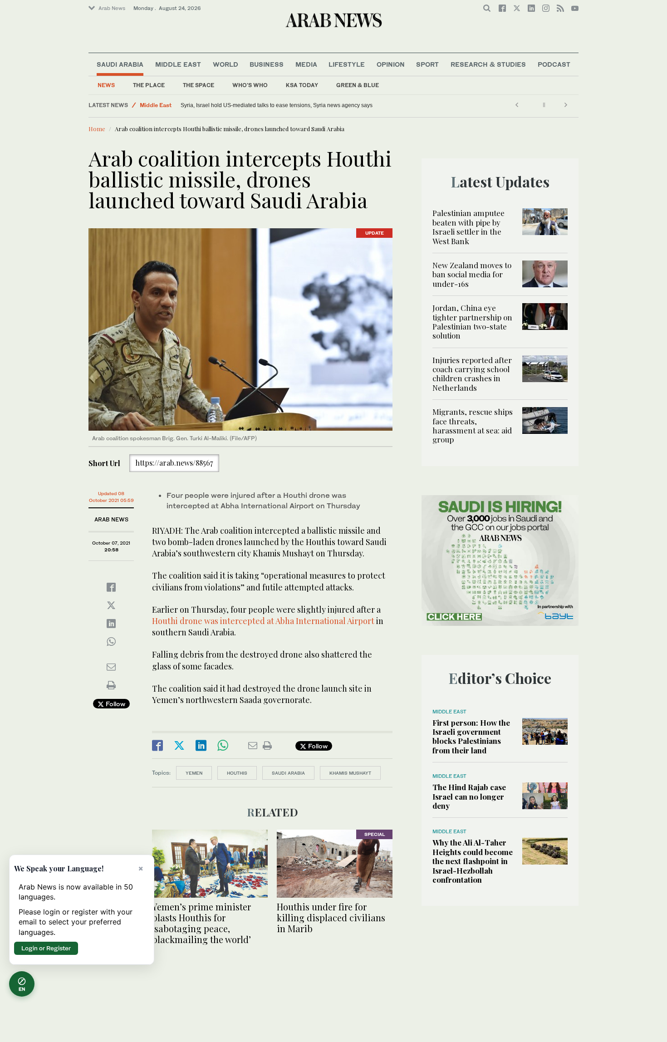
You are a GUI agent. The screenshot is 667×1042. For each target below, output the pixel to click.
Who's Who (250, 85)
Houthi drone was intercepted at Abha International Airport (263, 620)
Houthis (237, 773)
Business (267, 64)
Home (96, 129)
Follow (114, 704)
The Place (149, 85)
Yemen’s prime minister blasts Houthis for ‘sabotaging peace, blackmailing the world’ (201, 922)
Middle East (178, 64)
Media (306, 64)
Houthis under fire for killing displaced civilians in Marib (331, 917)
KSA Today (302, 85)
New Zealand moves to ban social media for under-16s (471, 274)
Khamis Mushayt (350, 773)
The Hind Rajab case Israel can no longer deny (469, 796)
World (225, 64)
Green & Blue (357, 85)
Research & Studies (488, 64)
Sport (427, 64)
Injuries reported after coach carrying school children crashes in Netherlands (472, 374)
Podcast (554, 64)
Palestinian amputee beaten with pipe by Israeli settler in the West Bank (468, 227)
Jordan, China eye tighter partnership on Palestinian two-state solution (472, 321)
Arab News (111, 8)
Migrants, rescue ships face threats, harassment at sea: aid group (472, 425)
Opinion (391, 64)
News (106, 85)
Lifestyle (347, 64)
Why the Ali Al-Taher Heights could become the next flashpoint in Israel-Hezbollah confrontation (472, 861)
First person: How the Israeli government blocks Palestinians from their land (471, 736)
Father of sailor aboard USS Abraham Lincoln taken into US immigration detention (246, 105)
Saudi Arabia (120, 64)
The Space (198, 85)
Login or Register (46, 948)
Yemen (194, 773)
